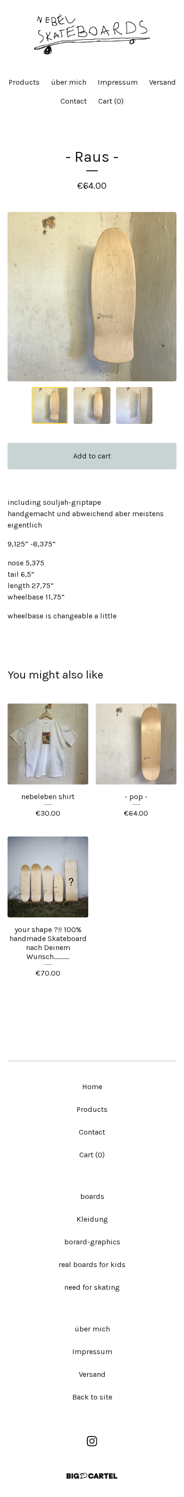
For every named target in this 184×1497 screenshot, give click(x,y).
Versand (162, 82)
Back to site (92, 1396)
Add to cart (92, 455)
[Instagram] (92, 1441)
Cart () (111, 101)
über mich (68, 82)
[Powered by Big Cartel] (92, 1476)
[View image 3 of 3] (134, 405)
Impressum (118, 82)
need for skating (92, 1287)
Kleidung (92, 1219)
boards (92, 1196)
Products (24, 82)
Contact (73, 101)
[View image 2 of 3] (92, 405)
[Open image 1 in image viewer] (92, 296)
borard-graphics (92, 1241)
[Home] (92, 34)
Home (92, 1086)
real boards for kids (92, 1264)
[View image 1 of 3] (50, 405)
